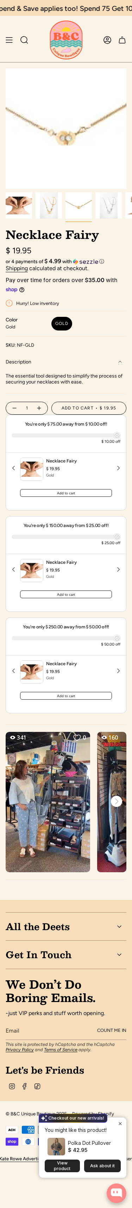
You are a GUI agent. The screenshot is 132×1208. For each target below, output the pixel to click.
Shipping (17, 268)
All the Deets (38, 926)
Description (18, 362)
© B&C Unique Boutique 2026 (36, 1113)
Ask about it (102, 1165)
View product (62, 1165)
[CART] (122, 40)
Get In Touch (38, 954)
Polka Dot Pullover (89, 1143)
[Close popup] (120, 1124)
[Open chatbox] (116, 1193)
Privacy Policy (20, 1049)
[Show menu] (9, 40)
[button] (66, 261)
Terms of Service (60, 1049)
